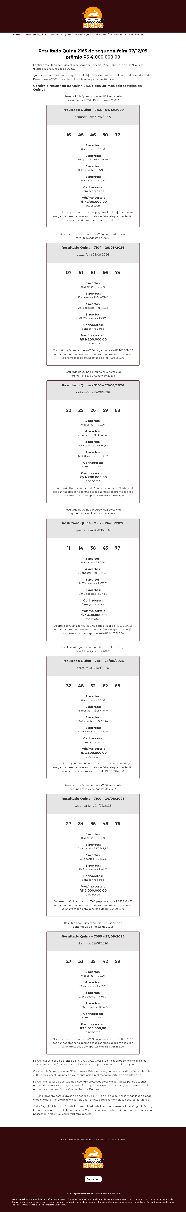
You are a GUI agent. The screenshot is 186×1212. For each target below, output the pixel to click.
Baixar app (93, 1179)
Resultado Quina (35, 34)
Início (63, 1139)
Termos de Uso (102, 1139)
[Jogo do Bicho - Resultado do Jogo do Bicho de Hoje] (93, 17)
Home (16, 34)
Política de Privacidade (80, 1139)
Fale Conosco (118, 1139)
